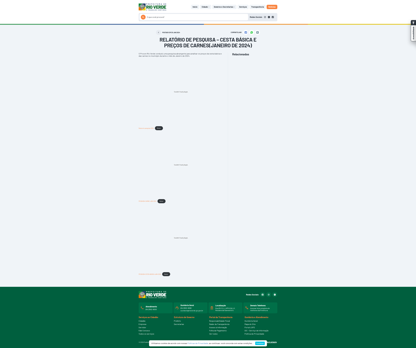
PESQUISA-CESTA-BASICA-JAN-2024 (150, 274)
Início (195, 7)
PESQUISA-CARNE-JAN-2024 (147, 201)
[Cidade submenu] (209, 6)
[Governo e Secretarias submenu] (234, 6)
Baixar (159, 128)
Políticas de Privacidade (198, 343)
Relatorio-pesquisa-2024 (146, 128)
